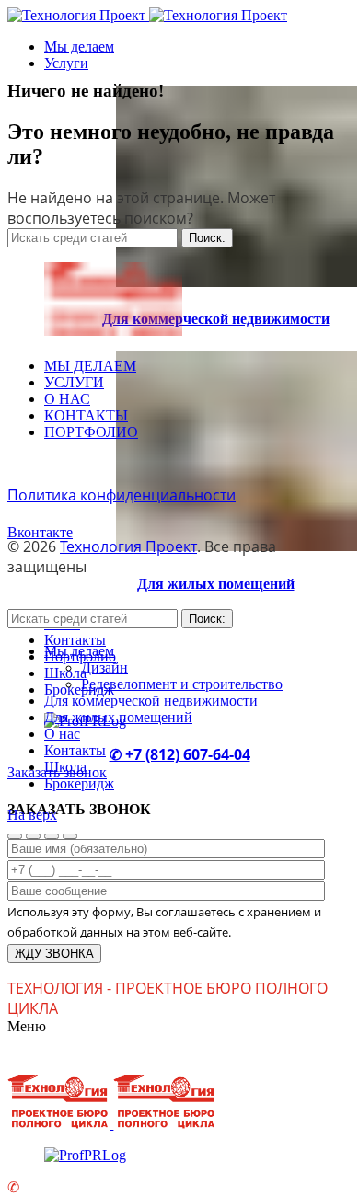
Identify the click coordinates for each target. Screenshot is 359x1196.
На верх (32, 814)
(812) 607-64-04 (197, 754)
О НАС (67, 399)
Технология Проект (128, 546)
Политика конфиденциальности (121, 495)
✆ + (121, 754)
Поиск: (207, 238)
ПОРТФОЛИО (91, 432)
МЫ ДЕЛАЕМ (90, 366)
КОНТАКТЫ (86, 415)
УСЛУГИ (74, 382)
